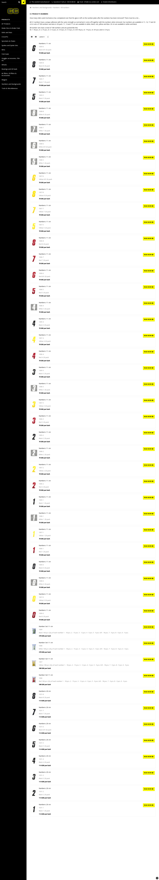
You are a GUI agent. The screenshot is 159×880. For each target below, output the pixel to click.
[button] (23, 2)
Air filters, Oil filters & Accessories (9, 74)
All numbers (65, 7)
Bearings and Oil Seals (9, 69)
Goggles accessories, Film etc (11, 59)
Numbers (56, 7)
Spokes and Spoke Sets (10, 45)
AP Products (6, 24)
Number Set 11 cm (46, 626)
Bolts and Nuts (7, 32)
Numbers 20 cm (45, 691)
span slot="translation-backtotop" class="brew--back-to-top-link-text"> (157, 878)
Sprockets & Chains (8, 41)
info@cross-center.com (91, 2)
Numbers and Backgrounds (11, 84)
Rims (3, 50)
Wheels (4, 65)
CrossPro (5, 37)
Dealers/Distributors (109, 2)
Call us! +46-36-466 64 (68, 2)
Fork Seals (5, 54)
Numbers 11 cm (45, 43)
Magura (4, 80)
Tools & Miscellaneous (10, 88)
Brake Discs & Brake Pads (11, 28)
